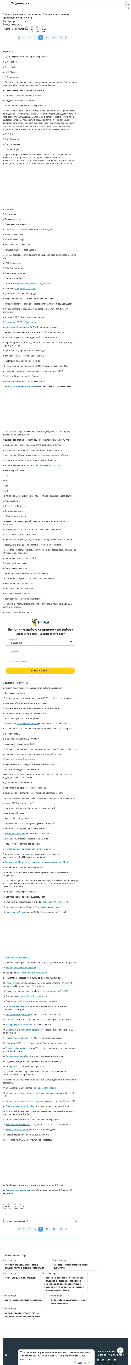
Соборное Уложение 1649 (54, 901)
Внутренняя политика (15, 833)
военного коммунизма (25, 283)
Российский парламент (17, 1048)
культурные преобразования (47, 1093)
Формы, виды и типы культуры (20, 1278)
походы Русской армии (30, 996)
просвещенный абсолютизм (34, 972)
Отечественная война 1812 (55, 991)
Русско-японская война (17, 1038)
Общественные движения (18, 1014)
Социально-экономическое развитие (23, 1029)
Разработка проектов (16, 982)
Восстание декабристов (17, 1001)
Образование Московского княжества (23, 862)
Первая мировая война (17, 1056)
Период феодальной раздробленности (23, 849)
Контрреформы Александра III (20, 1024)
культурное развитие (43, 1101)
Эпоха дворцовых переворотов (21, 967)
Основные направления (17, 1190)
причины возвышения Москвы (56, 862)
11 (54, 37)
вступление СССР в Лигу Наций (20, 322)
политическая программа (45, 1001)
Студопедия (20, 3)
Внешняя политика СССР (18, 1124)
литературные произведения (43, 455)
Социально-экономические (18, 1093)
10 (47, 37)
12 (61, 37)
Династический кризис (16, 912)
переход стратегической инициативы (22, 386)
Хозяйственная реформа (18, 1129)
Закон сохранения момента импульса (23, 1300)
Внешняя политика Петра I (18, 957)
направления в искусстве (48, 465)
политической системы (28, 723)
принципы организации (45, 1087)
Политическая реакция (17, 1006)
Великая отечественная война (20, 1106)
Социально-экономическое (18, 1101)
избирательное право (25, 288)
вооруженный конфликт (16, 327)
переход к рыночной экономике (20, 759)
